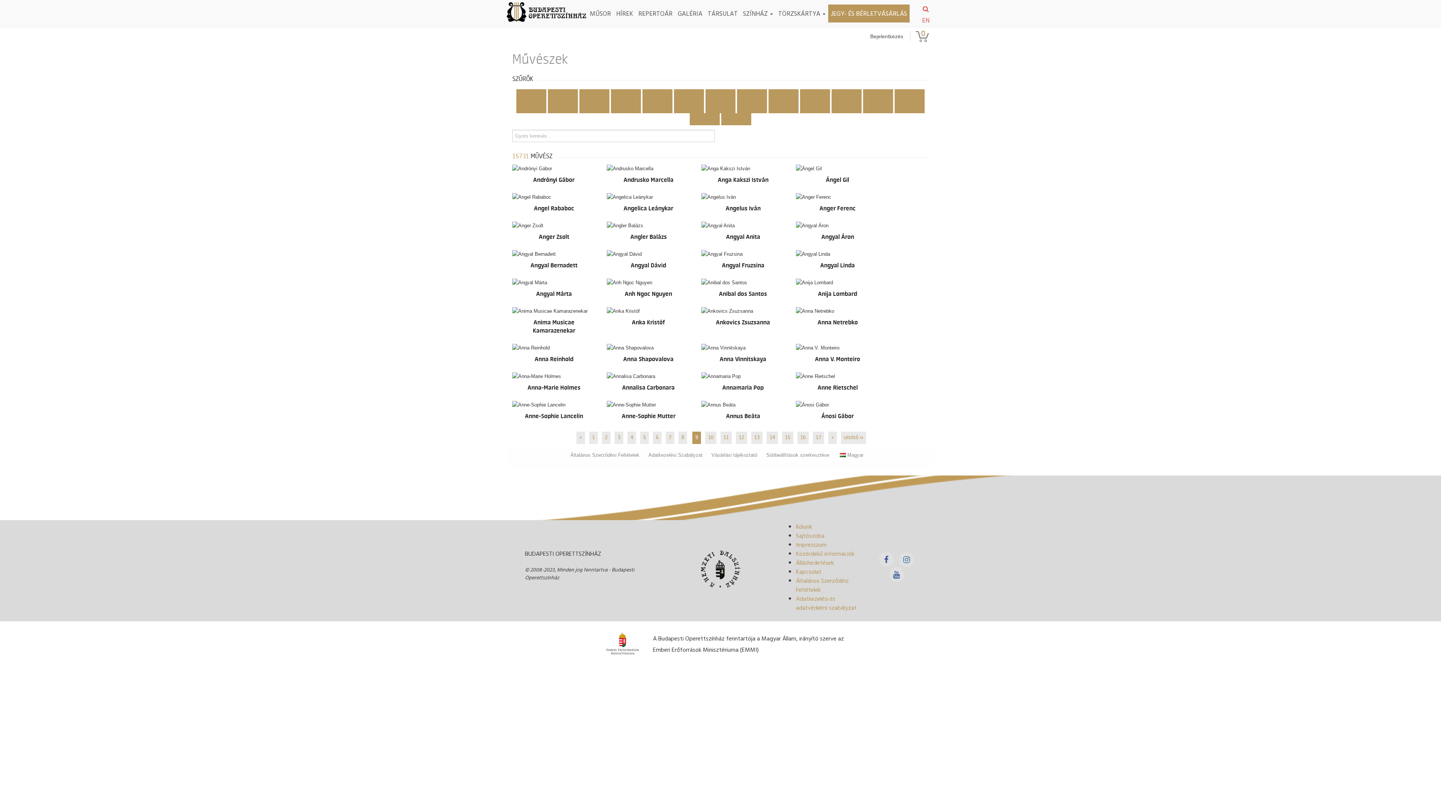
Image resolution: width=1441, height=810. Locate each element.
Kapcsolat (808, 571)
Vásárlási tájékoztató (734, 455)
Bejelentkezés (886, 36)
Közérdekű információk (825, 553)
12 (741, 438)
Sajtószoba (810, 535)
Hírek (624, 13)
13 (757, 438)
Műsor (600, 13)
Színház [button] (756, 13)
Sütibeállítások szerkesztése (797, 455)
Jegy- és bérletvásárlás (869, 13)
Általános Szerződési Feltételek (604, 455)
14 (772, 438)
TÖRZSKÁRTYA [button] (800, 13)
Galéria (690, 13)
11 (726, 438)
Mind (531, 95)
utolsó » (853, 438)
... (736, 119)
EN (926, 20)
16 (803, 438)
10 (710, 438)
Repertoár (655, 13)
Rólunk (804, 526)
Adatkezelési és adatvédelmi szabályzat (826, 603)
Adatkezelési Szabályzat (675, 455)
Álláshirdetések (815, 562)
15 (787, 438)
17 (818, 438)
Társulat (723, 13)
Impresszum (811, 544)
